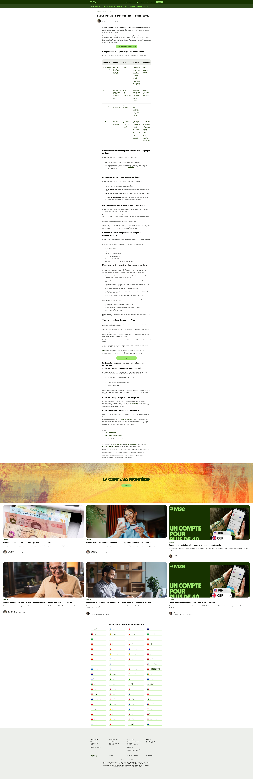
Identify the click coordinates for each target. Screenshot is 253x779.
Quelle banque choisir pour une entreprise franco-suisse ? (192, 602)
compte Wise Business (116, 389)
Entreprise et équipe (94, 741)
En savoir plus (126, 485)
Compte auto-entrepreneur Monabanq (113, 435)
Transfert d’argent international (134, 741)
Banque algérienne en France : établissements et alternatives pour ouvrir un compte (37, 602)
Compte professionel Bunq (111, 434)
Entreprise (99, 11)
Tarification (111, 744)
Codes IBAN (130, 746)
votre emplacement (136, 766)
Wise (104, 121)
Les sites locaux (149, 755)
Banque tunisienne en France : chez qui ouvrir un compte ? (27, 543)
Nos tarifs (142, 2)
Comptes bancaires (107, 11)
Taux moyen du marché (114, 743)
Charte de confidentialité (132, 755)
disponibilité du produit (130, 444)
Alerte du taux (130, 747)
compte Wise (131, 166)
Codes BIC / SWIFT (131, 743)
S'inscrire (160, 2)
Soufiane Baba (11, 551)
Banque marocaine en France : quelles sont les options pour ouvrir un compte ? (118, 543)
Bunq (104, 90)
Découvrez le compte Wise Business (126, 46)
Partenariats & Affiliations (95, 747)
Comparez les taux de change (134, 749)
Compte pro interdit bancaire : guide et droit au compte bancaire (195, 545)
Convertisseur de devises (132, 744)
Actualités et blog (94, 743)
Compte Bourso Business (110, 432)
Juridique (111, 755)
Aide (147, 2)
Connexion (152, 2)
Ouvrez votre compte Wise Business (126, 358)
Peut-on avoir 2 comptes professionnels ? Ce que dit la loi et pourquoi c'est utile (118, 602)
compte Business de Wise (127, 161)
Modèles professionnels (132, 750)
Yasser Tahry (105, 20)
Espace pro (136, 2)
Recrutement (93, 746)
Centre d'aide (112, 741)
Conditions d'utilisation (117, 444)
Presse (91, 744)
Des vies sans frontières (142, 6)
